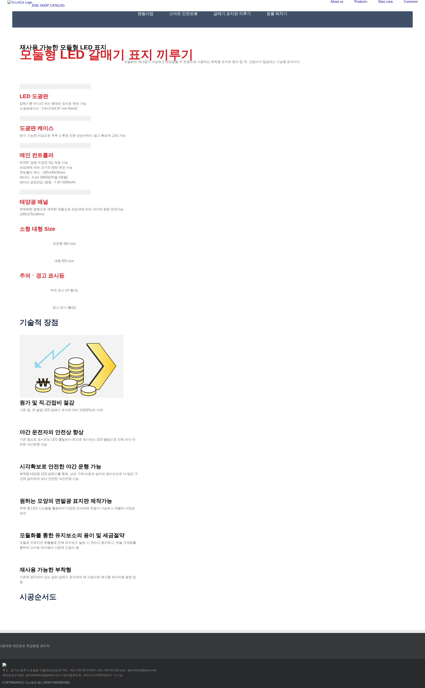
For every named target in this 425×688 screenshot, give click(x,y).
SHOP (44, 5)
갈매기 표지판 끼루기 (232, 14)
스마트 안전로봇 (183, 14)
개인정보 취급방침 (26, 646)
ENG (35, 5)
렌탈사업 (145, 14)
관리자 (45, 646)
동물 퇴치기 (277, 14)
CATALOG (57, 5)
